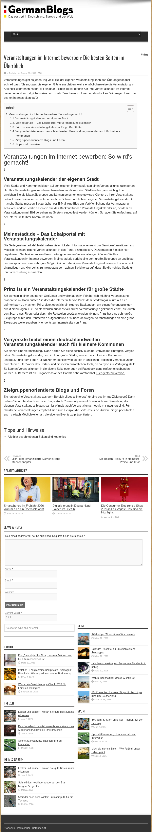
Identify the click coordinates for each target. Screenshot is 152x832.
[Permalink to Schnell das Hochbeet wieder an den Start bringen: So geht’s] (10, 791)
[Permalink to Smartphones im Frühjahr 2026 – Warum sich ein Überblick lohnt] (27, 501)
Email (8, 580)
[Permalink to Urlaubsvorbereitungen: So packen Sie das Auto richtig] (83, 672)
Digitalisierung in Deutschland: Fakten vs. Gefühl (71, 507)
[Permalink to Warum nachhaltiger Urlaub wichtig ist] (83, 687)
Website (9, 592)
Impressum (23, 827)
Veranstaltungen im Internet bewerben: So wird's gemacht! (45, 114)
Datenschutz (39, 827)
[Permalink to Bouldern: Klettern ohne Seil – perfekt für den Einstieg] (83, 729)
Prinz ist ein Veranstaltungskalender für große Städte (48, 127)
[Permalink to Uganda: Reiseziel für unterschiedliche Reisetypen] (83, 658)
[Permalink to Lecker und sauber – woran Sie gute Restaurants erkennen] (10, 721)
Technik (12, 73)
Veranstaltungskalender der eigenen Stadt (41, 118)
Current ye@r (13, 612)
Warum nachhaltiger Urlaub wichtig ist (113, 677)
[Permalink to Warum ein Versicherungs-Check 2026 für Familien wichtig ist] (10, 693)
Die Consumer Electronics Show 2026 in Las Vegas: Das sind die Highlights (122, 509)
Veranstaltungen (14, 79)
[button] (128, 108)
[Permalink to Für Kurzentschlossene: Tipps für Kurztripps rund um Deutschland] (83, 701)
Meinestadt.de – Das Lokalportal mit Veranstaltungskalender (53, 122)
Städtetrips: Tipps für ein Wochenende (113, 634)
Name (8, 569)
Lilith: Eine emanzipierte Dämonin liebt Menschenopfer (36, 459)
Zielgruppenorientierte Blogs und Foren (40, 140)
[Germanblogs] (38, 15)
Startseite (9, 827)
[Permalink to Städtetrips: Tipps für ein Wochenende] (83, 643)
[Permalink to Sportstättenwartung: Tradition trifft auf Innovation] (10, 750)
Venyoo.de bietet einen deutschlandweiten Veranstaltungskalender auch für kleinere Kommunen (67, 133)
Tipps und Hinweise (27, 144)
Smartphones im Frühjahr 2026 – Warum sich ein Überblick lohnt (25, 507)
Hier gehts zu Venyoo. (110, 373)
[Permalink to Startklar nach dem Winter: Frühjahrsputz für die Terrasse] (10, 806)
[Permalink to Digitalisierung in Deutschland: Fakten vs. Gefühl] (75, 501)
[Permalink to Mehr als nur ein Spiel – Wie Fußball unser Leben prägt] (83, 757)
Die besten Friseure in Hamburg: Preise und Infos (119, 459)
